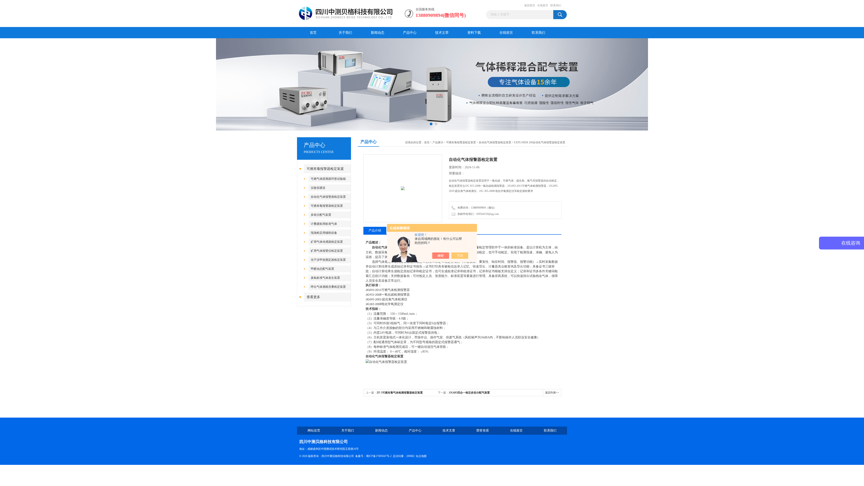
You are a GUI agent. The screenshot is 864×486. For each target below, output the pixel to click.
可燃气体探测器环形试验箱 (328, 178)
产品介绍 (375, 230)
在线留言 (542, 5)
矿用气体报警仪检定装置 (327, 250)
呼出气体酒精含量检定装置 (328, 286)
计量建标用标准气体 (324, 223)
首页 (313, 32)
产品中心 (409, 32)
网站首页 (314, 430)
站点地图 (421, 456)
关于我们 (345, 32)
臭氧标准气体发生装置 (325, 277)
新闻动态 (377, 32)
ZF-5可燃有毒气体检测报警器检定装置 (400, 392)
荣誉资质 (482, 430)
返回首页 (529, 5)
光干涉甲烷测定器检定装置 (328, 259)
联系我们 (555, 5)
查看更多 (313, 297)
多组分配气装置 (321, 214)
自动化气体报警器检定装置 (328, 196)
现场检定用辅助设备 (324, 232)
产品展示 (437, 142)
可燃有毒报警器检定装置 (325, 169)
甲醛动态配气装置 (322, 268)
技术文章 (442, 32)
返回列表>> (552, 392)
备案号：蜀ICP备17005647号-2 (373, 456)
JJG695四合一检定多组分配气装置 (469, 392)
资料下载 (474, 32)
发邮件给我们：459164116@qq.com (477, 214)
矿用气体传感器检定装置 (327, 241)
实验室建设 (318, 187)
